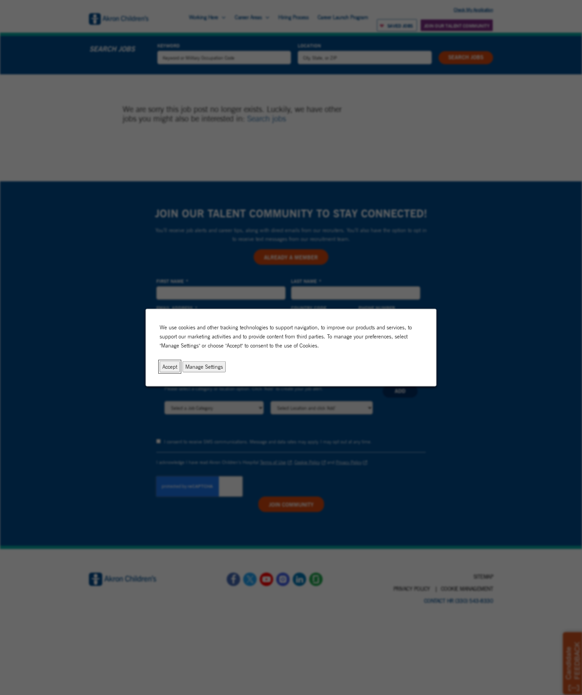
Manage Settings (204, 366)
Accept (169, 366)
